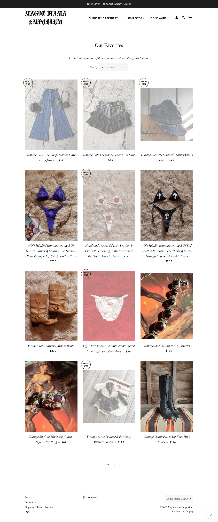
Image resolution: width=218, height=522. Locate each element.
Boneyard (158, 18)
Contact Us (30, 502)
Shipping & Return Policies (39, 507)
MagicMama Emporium (180, 507)
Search (28, 497)
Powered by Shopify (182, 511)
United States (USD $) (177, 498)
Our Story (136, 18)
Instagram (91, 497)
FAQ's (27, 512)
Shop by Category (104, 18)
